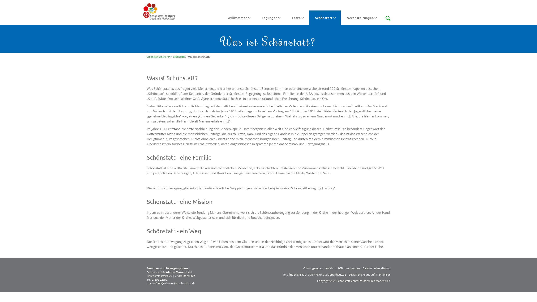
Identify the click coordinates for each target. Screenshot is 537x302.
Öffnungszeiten (313, 268)
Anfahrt (330, 268)
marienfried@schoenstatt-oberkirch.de (171, 283)
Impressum (352, 268)
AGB (340, 268)
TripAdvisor (383, 274)
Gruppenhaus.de (335, 274)
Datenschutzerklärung (376, 268)
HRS (316, 274)
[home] (159, 11)
